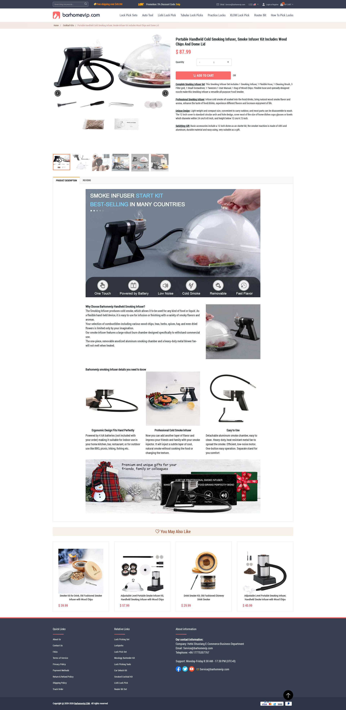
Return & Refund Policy (63, 676)
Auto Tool (147, 15)
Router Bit (260, 15)
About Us (57, 639)
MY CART (287, 4)
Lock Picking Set (121, 639)
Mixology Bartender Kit (124, 657)
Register (275, 4)
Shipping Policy (60, 682)
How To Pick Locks (282, 15)
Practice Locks (216, 15)
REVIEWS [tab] (87, 180)
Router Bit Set (120, 689)
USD (251, 4)
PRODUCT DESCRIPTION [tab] (66, 180)
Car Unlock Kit (120, 670)
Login (268, 4)
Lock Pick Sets (128, 15)
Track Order (58, 689)
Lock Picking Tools (122, 664)
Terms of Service (60, 657)
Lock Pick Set (120, 651)
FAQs (55, 651)
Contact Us (58, 645)
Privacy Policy (59, 664)
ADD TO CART (205, 75)
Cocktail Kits (68, 25)
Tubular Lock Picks (192, 15)
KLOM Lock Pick (239, 15)
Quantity (180, 62)
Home (56, 25)
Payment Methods (61, 670)
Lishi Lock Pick (167, 15)
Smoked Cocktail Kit (123, 676)
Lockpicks (118, 645)
